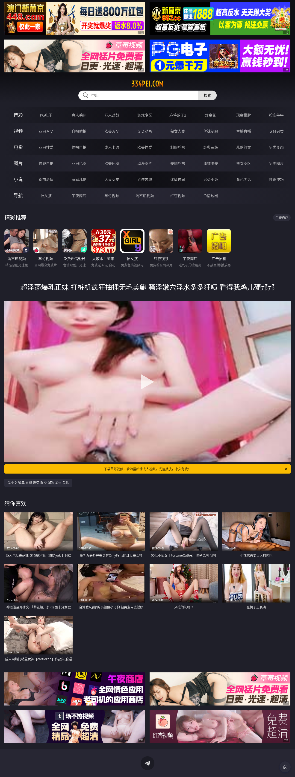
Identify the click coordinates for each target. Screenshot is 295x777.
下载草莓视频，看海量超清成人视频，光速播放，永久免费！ (147, 469)
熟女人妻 (177, 131)
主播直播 (243, 131)
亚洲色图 (79, 163)
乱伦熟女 (243, 147)
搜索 (207, 95)
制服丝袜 (177, 147)
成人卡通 (111, 147)
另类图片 (276, 163)
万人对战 (111, 115)
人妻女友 (111, 179)
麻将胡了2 (177, 115)
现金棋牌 (243, 115)
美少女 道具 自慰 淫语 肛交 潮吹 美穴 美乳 (38, 482)
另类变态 (276, 147)
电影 (18, 147)
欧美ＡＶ (111, 131)
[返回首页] (285, 766)
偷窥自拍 (46, 163)
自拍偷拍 (79, 131)
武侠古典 (144, 179)
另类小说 (210, 179)
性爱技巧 (276, 179)
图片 (18, 163)
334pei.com (147, 83)
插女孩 (46, 195)
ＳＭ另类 (276, 131)
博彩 (18, 115)
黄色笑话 (243, 179)
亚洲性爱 (46, 147)
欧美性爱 (144, 147)
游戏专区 (144, 115)
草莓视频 (111, 195)
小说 (18, 179)
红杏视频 (177, 195)
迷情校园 (177, 179)
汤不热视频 (145, 195)
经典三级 (210, 147)
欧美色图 (111, 163)
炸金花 (210, 115)
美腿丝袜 (177, 163)
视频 (18, 131)
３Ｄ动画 (144, 131)
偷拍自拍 (79, 147)
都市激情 (46, 179)
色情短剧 (210, 195)
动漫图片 (144, 163)
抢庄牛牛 (276, 115)
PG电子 (46, 115)
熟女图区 (243, 163)
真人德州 (79, 115)
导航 (18, 195)
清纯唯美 (210, 163)
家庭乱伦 (79, 179)
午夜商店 (79, 195)
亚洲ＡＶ (46, 131)
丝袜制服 (210, 131)
